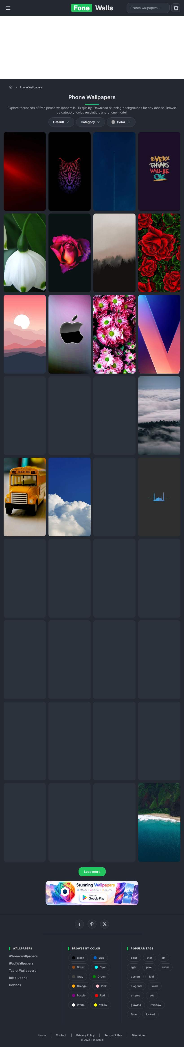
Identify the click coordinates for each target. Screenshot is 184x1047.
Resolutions (18, 978)
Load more (92, 871)
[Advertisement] (92, 47)
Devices (15, 985)
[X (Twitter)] (104, 924)
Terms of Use (113, 1035)
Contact (61, 1035)
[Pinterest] (92, 924)
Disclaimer (139, 1035)
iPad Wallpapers (21, 963)
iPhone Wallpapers (23, 956)
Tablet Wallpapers (22, 970)
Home (42, 1035)
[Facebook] (79, 924)
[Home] (11, 87)
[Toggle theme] (175, 7)
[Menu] (8, 7)
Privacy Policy (85, 1035)
